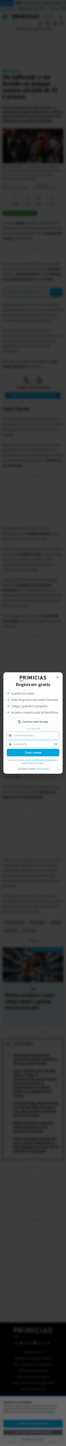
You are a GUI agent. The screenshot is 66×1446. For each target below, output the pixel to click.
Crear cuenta (33, 752)
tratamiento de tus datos (33, 763)
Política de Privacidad (44, 760)
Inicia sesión (43, 769)
